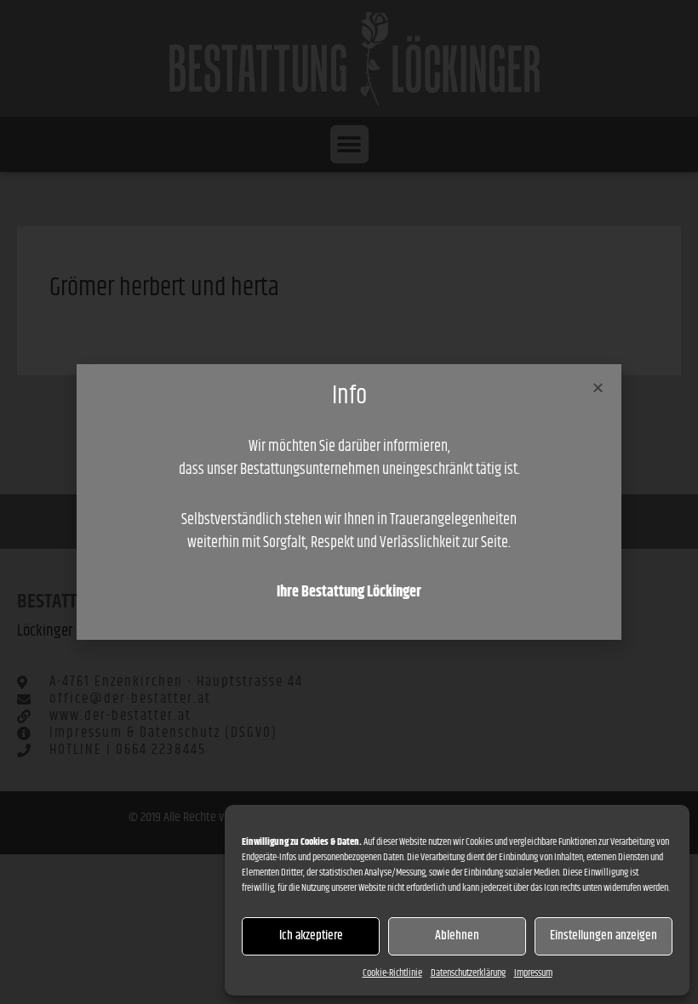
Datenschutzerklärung (468, 973)
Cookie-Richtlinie (392, 973)
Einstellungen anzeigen (603, 935)
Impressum (533, 973)
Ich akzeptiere (311, 935)
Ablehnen (457, 935)
